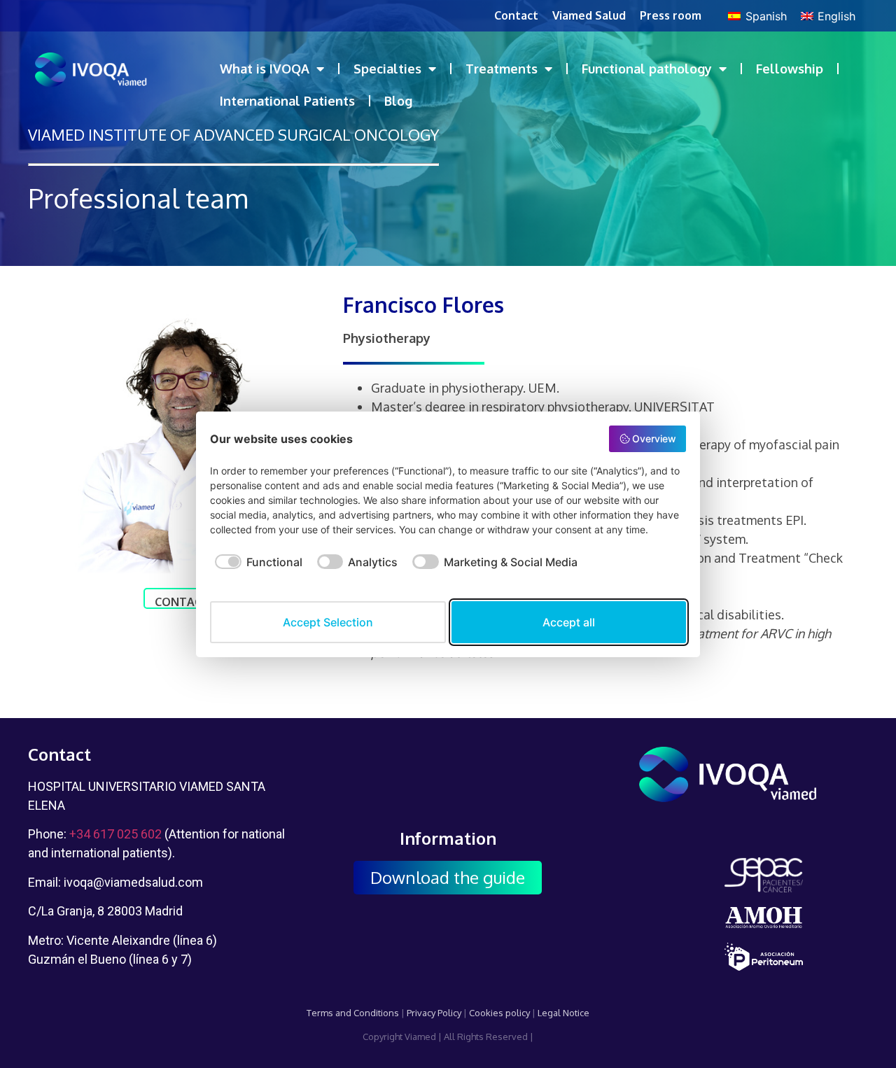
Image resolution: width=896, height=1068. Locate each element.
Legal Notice (563, 1012)
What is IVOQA (264, 68)
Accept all (568, 622)
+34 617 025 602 (115, 834)
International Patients (287, 100)
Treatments (501, 68)
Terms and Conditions (353, 1012)
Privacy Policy (434, 1012)
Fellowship (789, 68)
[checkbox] (256, 569)
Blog (398, 100)
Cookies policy (499, 1012)
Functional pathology (647, 68)
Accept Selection (328, 622)
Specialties (387, 68)
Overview (654, 438)
